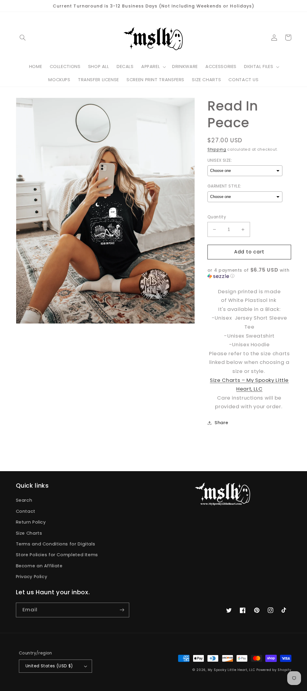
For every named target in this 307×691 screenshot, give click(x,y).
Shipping (216, 149)
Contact (25, 511)
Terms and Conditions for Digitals (55, 544)
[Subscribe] (122, 610)
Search (24, 500)
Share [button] (221, 423)
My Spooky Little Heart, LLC (231, 670)
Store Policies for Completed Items (57, 555)
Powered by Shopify (273, 670)
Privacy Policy (31, 577)
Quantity (216, 217)
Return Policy (31, 522)
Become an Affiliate (39, 566)
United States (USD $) (49, 666)
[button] (23, 37)
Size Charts (29, 533)
